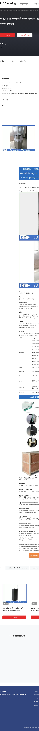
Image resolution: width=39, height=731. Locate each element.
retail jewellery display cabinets (17, 568)
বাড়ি (1, 10)
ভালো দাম (7, 35)
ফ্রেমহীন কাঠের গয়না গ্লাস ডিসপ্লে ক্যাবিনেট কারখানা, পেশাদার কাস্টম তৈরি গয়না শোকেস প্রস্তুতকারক (16, 610)
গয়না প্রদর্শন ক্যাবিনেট (12, 10)
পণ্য (4, 10)
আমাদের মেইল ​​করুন (25, 35)
